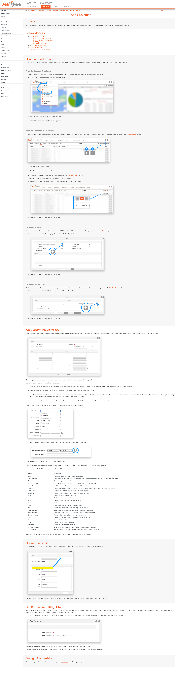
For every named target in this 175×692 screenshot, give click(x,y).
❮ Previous (31, 10)
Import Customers (72, 175)
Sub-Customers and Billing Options (40, 49)
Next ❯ (163, 10)
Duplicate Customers (36, 47)
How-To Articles (5, 30)
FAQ (56, 6)
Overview (4, 27)
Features (46, 6)
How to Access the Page (37, 36)
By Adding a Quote (38, 42)
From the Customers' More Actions (43, 40)
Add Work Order (114, 288)
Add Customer (76, 10)
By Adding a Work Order (40, 43)
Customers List (132, 134)
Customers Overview (52, 10)
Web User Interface (6, 33)
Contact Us (68, 6)
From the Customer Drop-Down (42, 38)
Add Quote (103, 231)
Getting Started (32, 6)
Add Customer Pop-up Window (38, 45)
